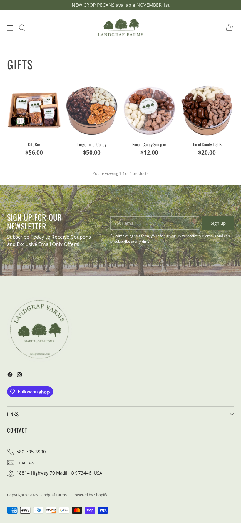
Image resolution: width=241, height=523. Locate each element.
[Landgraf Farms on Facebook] (10, 375)
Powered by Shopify (89, 494)
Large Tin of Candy (91, 144)
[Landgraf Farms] (120, 27)
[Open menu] (10, 27)
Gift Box (34, 144)
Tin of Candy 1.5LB (207, 144)
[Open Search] (22, 27)
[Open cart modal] (229, 27)
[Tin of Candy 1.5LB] (207, 110)
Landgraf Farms (53, 494)
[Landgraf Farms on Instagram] (19, 375)
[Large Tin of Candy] (92, 110)
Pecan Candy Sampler (149, 144)
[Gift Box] (34, 110)
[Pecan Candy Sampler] (149, 110)
